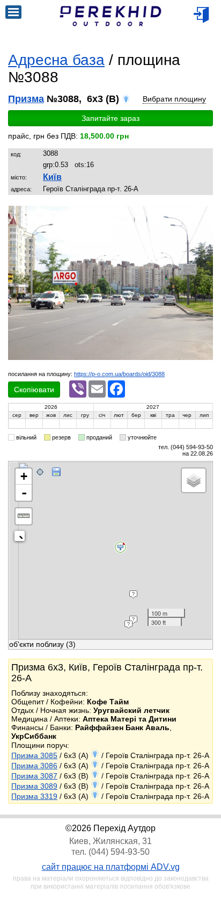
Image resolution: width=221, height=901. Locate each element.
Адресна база (56, 60)
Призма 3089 (34, 786)
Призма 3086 (34, 765)
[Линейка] (24, 516)
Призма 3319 (34, 796)
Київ (52, 177)
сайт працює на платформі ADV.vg (111, 866)
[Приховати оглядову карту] (22, 538)
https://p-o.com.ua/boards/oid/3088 (119, 374)
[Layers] (193, 480)
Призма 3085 (34, 755)
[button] (203, 215)
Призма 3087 (34, 776)
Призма (26, 98)
